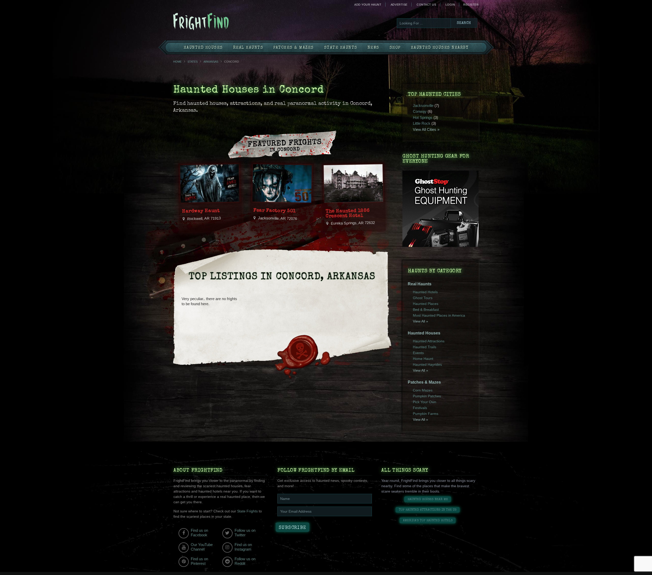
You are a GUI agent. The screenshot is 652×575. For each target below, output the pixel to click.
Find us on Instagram (243, 546)
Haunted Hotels (425, 292)
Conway (420, 111)
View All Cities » (426, 129)
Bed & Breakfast (426, 309)
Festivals (420, 408)
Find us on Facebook (199, 532)
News (373, 48)
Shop (395, 48)
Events (418, 353)
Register (471, 4)
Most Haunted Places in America (439, 315)
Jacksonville (423, 105)
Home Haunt (423, 359)
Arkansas (210, 61)
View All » (420, 321)
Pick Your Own (424, 402)
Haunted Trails (424, 347)
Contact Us (426, 4)
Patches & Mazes (293, 48)
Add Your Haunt (367, 4)
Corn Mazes (422, 390)
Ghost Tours (422, 298)
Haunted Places (425, 304)
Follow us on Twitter (245, 532)
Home (177, 61)
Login (450, 4)
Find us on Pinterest (199, 561)
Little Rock (421, 123)
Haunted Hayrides (427, 364)
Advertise (399, 4)
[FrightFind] (221, 22)
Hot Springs (422, 117)
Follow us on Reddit (245, 561)
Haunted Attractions (428, 341)
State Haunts (340, 48)
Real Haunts (248, 48)
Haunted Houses (203, 48)
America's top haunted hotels (428, 520)
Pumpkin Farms (425, 414)
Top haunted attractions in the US (427, 510)
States (192, 61)
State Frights (247, 511)
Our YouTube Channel (202, 546)
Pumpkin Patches (427, 396)
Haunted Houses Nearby (440, 48)
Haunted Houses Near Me (428, 499)
